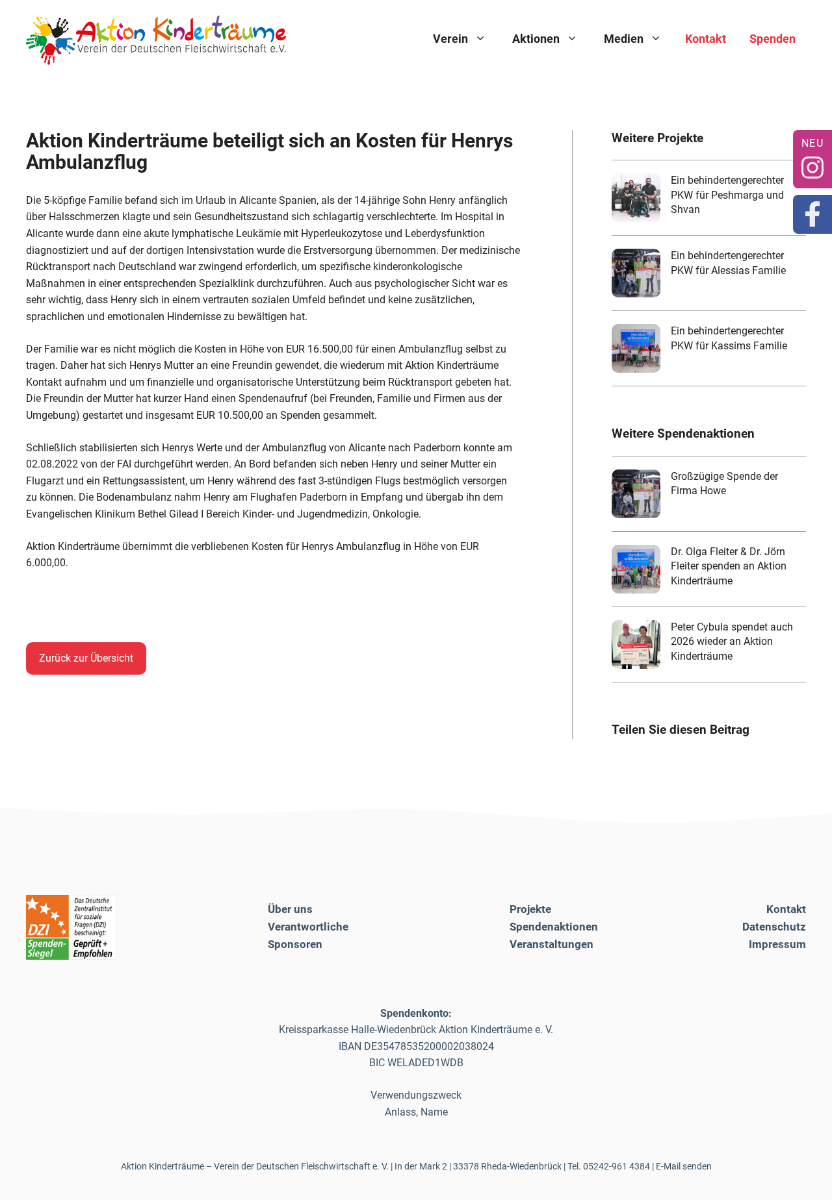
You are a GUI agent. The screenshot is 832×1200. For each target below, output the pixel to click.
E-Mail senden (684, 1166)
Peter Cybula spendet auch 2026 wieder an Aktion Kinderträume (732, 641)
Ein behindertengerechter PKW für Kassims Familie (729, 338)
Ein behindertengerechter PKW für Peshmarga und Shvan (727, 195)
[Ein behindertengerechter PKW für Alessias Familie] (636, 273)
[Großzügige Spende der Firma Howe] (636, 493)
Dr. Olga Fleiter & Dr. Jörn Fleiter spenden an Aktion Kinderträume (728, 566)
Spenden (772, 38)
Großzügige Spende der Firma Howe (724, 483)
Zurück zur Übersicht (86, 658)
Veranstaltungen (551, 944)
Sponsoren (295, 944)
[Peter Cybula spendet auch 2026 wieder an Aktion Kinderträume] (636, 644)
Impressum (777, 944)
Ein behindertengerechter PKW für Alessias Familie (728, 262)
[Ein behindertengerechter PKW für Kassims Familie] (636, 348)
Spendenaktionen (554, 926)
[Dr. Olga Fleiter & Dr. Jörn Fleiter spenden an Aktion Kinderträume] (636, 569)
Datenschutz (774, 926)
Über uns (290, 909)
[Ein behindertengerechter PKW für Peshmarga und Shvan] (636, 197)
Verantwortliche (308, 926)
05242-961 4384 (616, 1166)
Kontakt (705, 38)
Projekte (530, 909)
